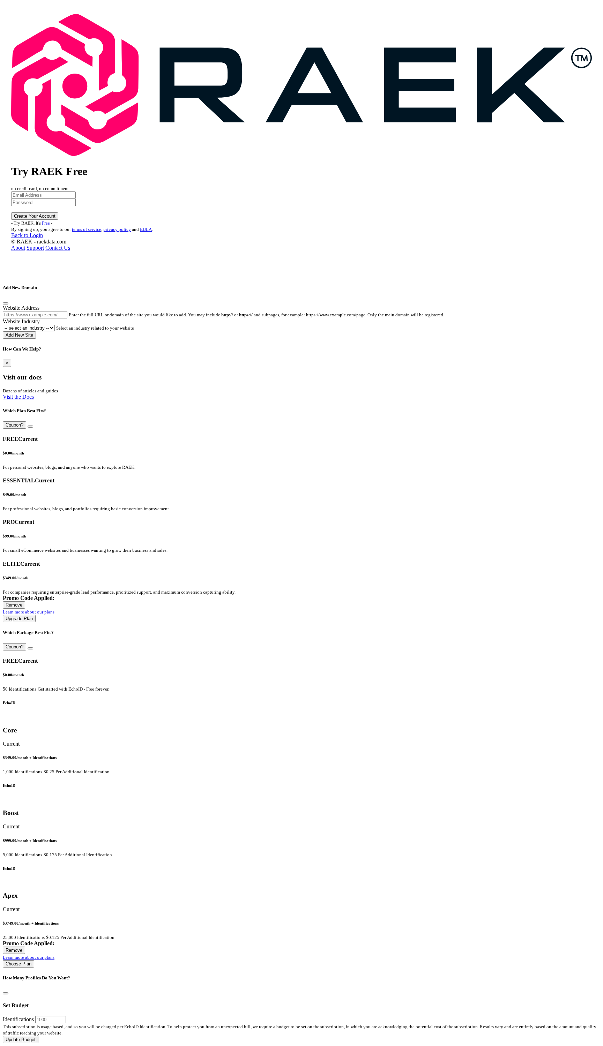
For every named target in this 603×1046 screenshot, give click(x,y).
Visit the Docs (18, 397)
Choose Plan (18, 963)
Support (35, 248)
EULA (146, 229)
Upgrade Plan (19, 618)
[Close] (5, 303)
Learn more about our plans (28, 612)
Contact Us (57, 248)
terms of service (86, 229)
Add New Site (19, 335)
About (18, 248)
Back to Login (27, 235)
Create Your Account (34, 216)
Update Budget (21, 1039)
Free (46, 223)
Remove (14, 605)
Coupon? (14, 425)
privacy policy (117, 229)
